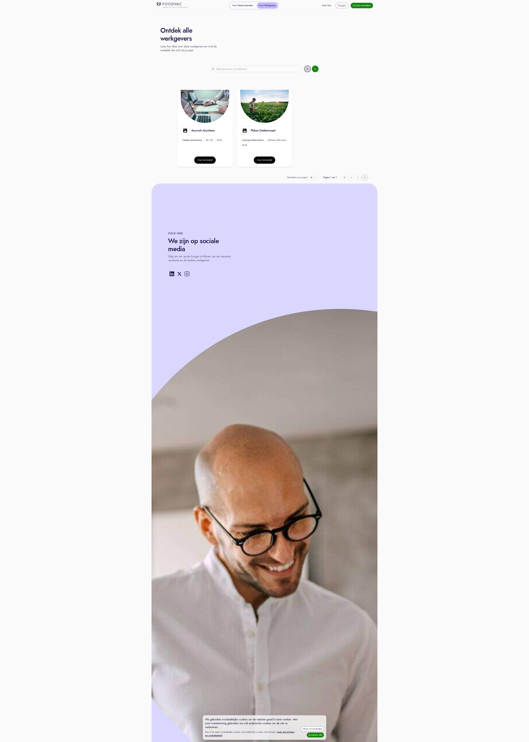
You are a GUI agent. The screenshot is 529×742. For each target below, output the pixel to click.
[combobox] (313, 177)
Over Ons (326, 5)
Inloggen (342, 5)
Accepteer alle (315, 734)
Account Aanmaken (362, 5)
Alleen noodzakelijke (312, 728)
